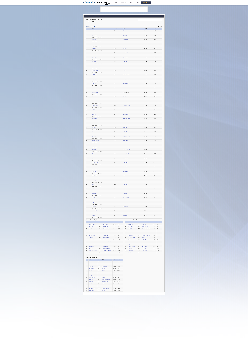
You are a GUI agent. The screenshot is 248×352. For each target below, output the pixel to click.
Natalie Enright (94, 171)
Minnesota (125, 30)
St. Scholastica (125, 39)
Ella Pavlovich (94, 35)
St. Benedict (125, 87)
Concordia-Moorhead (126, 74)
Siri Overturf (94, 114)
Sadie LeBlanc (94, 193)
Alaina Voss (94, 149)
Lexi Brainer (94, 48)
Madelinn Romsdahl (95, 140)
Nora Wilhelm (94, 57)
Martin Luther (125, 131)
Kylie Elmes (94, 197)
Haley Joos (94, 87)
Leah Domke (94, 184)
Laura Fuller (94, 79)
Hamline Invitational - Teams (93, 16)
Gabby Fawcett (94, 175)
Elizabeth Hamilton (95, 188)
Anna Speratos (94, 52)
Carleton (124, 70)
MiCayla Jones (94, 118)
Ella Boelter (94, 127)
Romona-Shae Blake (95, 123)
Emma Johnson (95, 101)
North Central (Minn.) (126, 118)
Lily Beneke (94, 39)
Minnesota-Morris (126, 83)
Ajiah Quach (94, 144)
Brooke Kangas (94, 74)
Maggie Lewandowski (96, 202)
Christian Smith (94, 210)
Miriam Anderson (95, 153)
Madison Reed (91, 268)
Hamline (124, 48)
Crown (124, 175)
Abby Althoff (94, 136)
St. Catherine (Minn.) (126, 105)
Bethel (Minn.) (125, 52)
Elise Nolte (94, 131)
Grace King (94, 180)
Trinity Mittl (94, 206)
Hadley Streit (94, 30)
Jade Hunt (93, 96)
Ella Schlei (93, 215)
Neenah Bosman (95, 70)
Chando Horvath (95, 105)
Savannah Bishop (95, 162)
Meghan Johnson (95, 166)
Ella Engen (93, 65)
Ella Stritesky (94, 61)
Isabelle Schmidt (95, 92)
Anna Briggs (94, 83)
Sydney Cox (94, 158)
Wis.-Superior (125, 101)
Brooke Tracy (94, 109)
